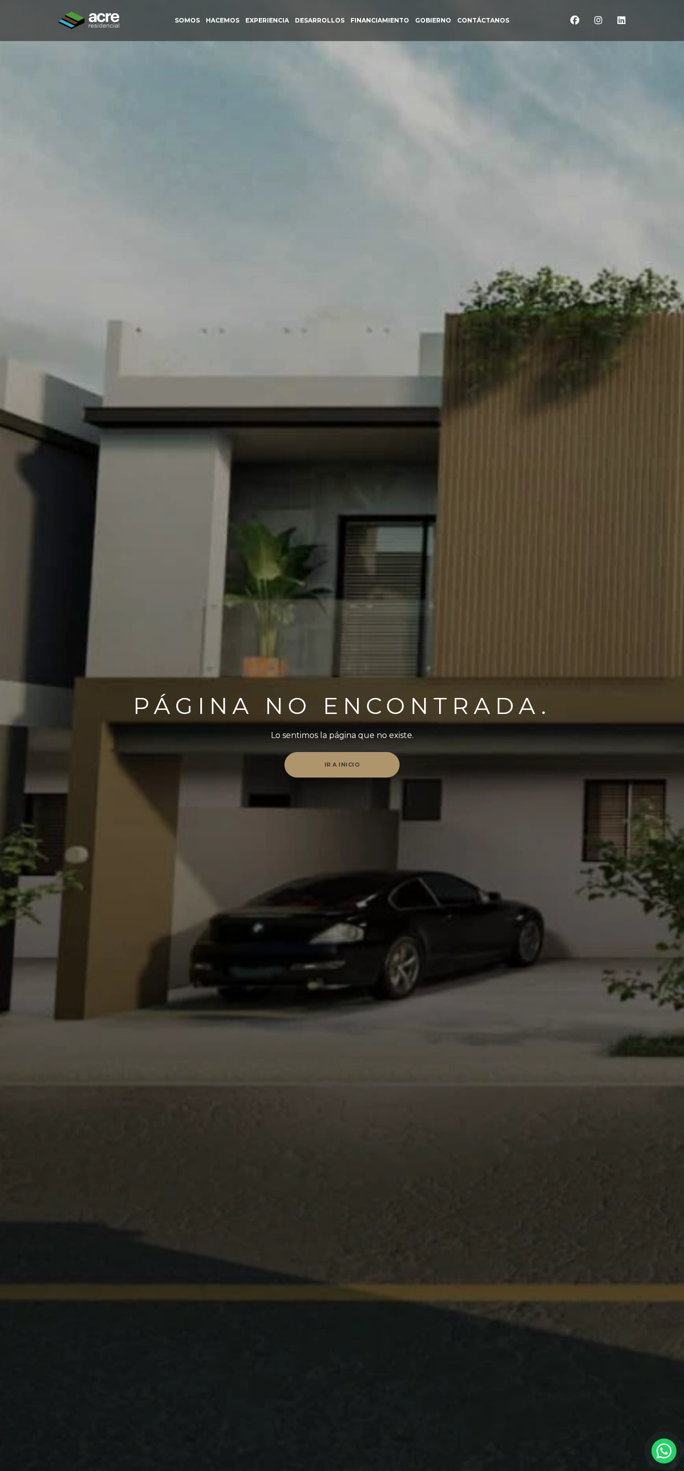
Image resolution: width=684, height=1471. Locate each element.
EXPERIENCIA (267, 21)
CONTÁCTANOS (483, 21)
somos (187, 21)
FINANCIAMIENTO (380, 21)
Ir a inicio (342, 764)
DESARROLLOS (320, 21)
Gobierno (433, 21)
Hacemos (222, 21)
